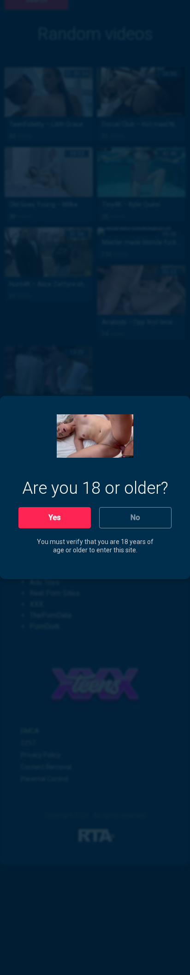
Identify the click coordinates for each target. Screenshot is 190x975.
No (135, 517)
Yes (54, 517)
